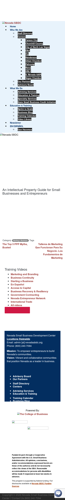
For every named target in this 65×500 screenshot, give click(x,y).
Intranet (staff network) (26, 404)
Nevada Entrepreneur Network (28, 298)
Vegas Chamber (33, 77)
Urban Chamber (33, 60)
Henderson (31, 57)
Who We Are (16, 29)
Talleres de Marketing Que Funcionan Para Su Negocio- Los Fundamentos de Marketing (49, 250)
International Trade (21, 301)
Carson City (31, 40)
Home (13, 26)
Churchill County (34, 43)
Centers (22, 36)
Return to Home (17, 310)
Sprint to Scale (25, 108)
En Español (17, 284)
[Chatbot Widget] (58, 493)
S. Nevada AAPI (33, 74)
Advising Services (27, 91)
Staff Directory (25, 33)
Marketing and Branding (24, 274)
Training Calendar (27, 115)
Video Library (24, 119)
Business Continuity (22, 277)
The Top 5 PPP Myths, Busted (15, 245)
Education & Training (28, 95)
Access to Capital (21, 288)
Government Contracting (25, 295)
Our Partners (24, 81)
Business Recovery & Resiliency (29, 291)
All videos (16, 305)
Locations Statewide (18, 339)
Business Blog (25, 112)
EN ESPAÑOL (16, 126)
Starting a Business (20, 240)
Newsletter (15, 122)
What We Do (16, 88)
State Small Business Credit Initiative (37, 102)
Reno (28, 67)
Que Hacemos (25, 129)
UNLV (28, 71)
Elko (27, 50)
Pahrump (30, 64)
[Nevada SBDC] (11, 22)
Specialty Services (27, 98)
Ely (27, 53)
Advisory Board (26, 84)
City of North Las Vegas (37, 46)
